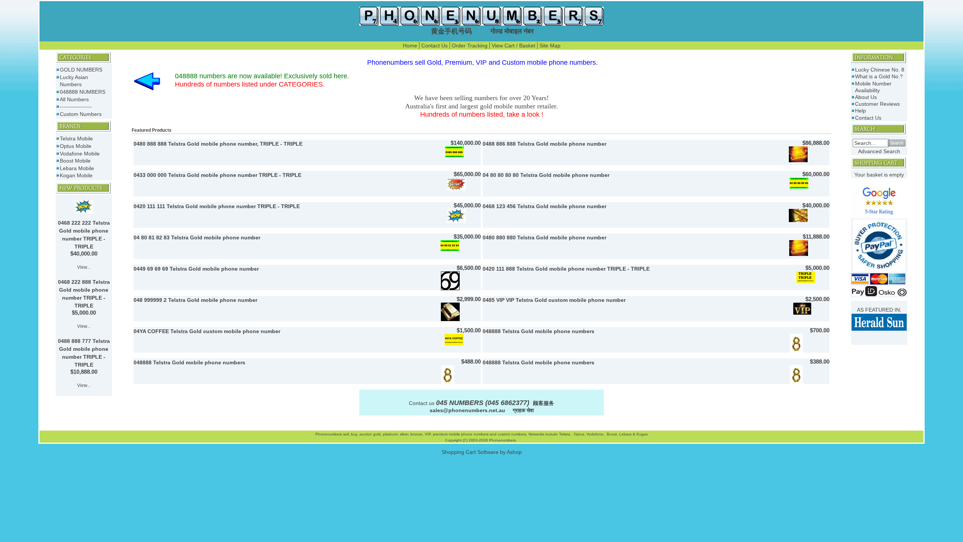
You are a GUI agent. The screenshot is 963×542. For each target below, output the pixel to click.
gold (377, 434)
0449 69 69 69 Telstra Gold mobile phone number (196, 269)
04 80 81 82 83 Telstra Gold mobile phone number (197, 237)
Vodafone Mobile (80, 154)
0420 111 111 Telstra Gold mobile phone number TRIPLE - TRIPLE (217, 206)
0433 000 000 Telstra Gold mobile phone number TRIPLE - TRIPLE (217, 175)
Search (896, 143)
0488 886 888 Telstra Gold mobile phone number (544, 144)
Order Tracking (470, 46)
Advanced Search (879, 151)
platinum (390, 434)
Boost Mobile (75, 161)
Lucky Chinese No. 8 (879, 70)
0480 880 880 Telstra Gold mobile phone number (544, 237)
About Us (866, 97)
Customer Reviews (877, 104)
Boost (612, 434)
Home (410, 46)
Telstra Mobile (76, 139)
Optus (579, 434)
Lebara (625, 434)
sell (346, 434)
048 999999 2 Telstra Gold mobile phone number (195, 300)
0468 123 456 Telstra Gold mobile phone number (544, 206)
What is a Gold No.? (879, 76)
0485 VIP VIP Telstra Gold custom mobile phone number (554, 300)
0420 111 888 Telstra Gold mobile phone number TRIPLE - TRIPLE (566, 269)
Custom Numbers (81, 114)
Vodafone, (596, 434)
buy (354, 434)
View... (83, 267)
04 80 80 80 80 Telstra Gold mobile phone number (546, 175)
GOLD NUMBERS (81, 70)
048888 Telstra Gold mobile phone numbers (538, 331)
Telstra (565, 434)
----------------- (76, 107)
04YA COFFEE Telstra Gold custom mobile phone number (207, 331)
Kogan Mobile (76, 175)
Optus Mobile (75, 146)
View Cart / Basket (513, 46)
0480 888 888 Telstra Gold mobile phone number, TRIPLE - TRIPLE (218, 144)
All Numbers (74, 99)
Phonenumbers (328, 434)
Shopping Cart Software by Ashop (482, 452)
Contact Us (434, 46)
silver (404, 434)
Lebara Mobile (77, 168)
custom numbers (511, 434)
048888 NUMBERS (82, 92)
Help (860, 111)
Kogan (641, 434)
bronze (416, 434)
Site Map (549, 46)
